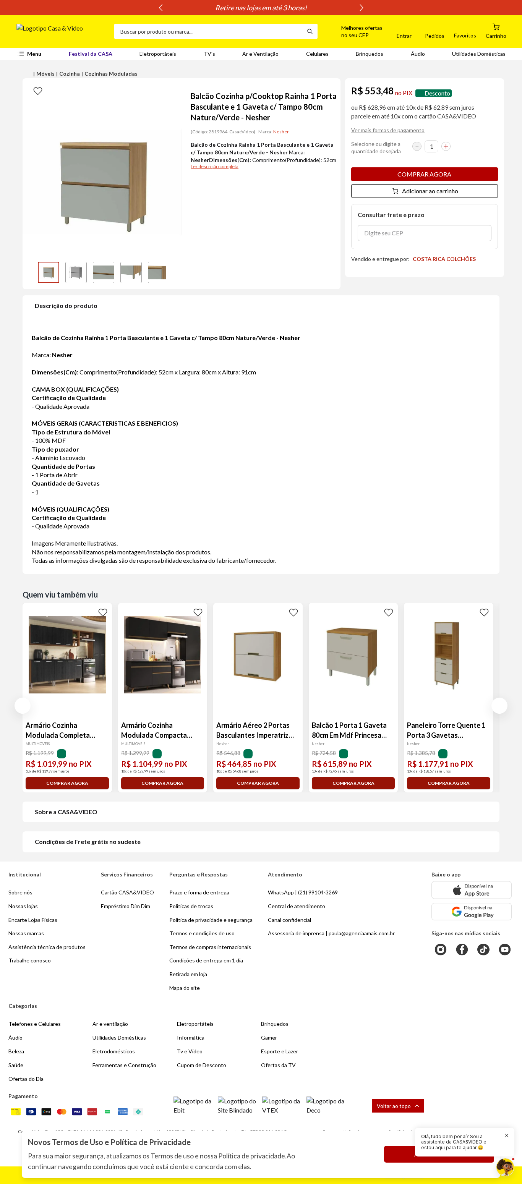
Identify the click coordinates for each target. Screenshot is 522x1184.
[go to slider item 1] (76, 272)
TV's (209, 53)
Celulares (317, 53)
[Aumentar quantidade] (446, 146)
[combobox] (208, 31)
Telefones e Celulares (34, 1023)
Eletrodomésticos (113, 1051)
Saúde (15, 1065)
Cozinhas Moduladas (111, 73)
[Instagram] (440, 949)
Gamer (269, 1037)
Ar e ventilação (110, 1023)
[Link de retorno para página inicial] (62, 31)
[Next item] (361, 7)
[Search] (310, 31)
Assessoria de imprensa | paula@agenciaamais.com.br (331, 933)
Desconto (437, 93)
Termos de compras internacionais (210, 947)
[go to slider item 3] (131, 272)
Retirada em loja (188, 974)
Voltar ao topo (394, 1106)
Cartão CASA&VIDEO (127, 892)
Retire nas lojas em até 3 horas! (261, 7)
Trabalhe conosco (29, 960)
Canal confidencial (289, 920)
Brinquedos (369, 53)
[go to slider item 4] (158, 272)
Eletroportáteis (157, 53)
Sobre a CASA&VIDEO (66, 811)
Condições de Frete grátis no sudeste (88, 841)
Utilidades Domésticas (479, 53)
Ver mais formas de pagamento (388, 130)
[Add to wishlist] (38, 90)
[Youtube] (505, 949)
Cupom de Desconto (201, 1065)
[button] (353, 31)
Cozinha (69, 73)
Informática (190, 1037)
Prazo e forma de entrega (199, 892)
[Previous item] (160, 7)
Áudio (418, 53)
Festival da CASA (90, 53)
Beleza (16, 1051)
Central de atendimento (296, 906)
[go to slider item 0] (48, 272)
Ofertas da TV (278, 1065)
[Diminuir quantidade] (416, 146)
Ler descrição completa (214, 166)
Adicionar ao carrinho (430, 190)
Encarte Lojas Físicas (32, 920)
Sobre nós (20, 892)
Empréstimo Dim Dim (125, 906)
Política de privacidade (251, 1156)
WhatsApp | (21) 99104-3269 (303, 892)
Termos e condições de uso (202, 933)
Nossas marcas (26, 933)
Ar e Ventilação (260, 53)
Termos (162, 1156)
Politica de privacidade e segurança (211, 920)
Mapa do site (184, 988)
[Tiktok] (483, 949)
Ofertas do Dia (26, 1078)
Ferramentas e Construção (124, 1065)
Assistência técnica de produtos (47, 947)
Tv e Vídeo (190, 1051)
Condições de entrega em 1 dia (206, 960)
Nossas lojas (23, 906)
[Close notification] (507, 1135)
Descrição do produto (66, 305)
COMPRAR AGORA (424, 174)
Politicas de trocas (191, 906)
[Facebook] (462, 949)
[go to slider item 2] (103, 272)
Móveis (45, 73)
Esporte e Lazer (279, 1051)
